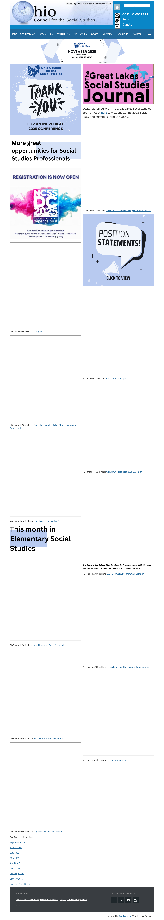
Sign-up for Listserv (69, 899)
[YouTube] (128, 900)
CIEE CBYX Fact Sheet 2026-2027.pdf (124, 471)
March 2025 (15, 868)
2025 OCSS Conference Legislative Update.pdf (128, 210)
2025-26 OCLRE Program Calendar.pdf (125, 573)
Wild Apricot (125, 916)
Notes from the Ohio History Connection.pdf (128, 667)
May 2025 (14, 858)
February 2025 (17, 873)
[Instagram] (136, 900)
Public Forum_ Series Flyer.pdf (48, 831)
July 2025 (14, 852)
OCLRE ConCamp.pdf (117, 760)
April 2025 (15, 863)
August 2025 (16, 847)
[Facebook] (114, 900)
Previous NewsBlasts (20, 884)
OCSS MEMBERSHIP (135, 14)
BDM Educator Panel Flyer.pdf (48, 738)
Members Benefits (49, 899)
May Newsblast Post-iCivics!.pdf (49, 645)
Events (83, 899)
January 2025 (16, 878)
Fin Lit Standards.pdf (116, 378)
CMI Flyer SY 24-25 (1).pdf (46, 521)
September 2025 (18, 842)
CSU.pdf (38, 331)
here (104, 112)
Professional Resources (27, 899)
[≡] (149, 34)
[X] (121, 900)
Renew (126, 19)
